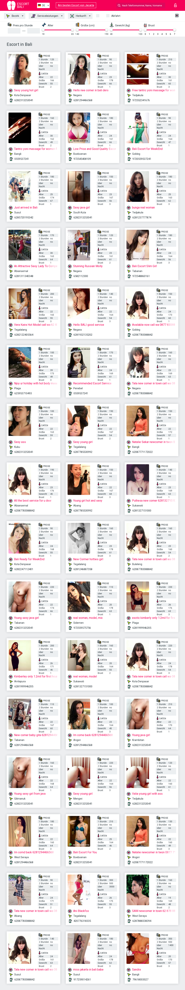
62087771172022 (142, 452)
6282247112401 (23, 569)
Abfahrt (115, 15)
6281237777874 (141, 217)
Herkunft (80, 15)
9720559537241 (141, 159)
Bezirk (15, 15)
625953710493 (23, 393)
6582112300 (81, 276)
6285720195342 (23, 217)
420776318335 (82, 921)
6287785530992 (83, 452)
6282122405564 (23, 334)
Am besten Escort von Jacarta (76, 5)
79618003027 (140, 979)
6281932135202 (83, 334)
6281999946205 (141, 627)
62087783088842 (142, 334)
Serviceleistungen (47, 15)
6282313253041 (23, 100)
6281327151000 (141, 510)
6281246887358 (83, 569)
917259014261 (82, 979)
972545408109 (82, 159)
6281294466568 (83, 100)
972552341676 (141, 100)
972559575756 (82, 627)
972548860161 (141, 276)
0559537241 (21, 159)
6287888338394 (141, 921)
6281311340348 (23, 276)
